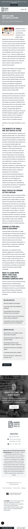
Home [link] (3, 21)
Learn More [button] (14, 5)
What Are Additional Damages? (12, 303)
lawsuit (18, 30)
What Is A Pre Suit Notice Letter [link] (16, 21)
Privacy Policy (16, 488)
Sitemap (23, 488)
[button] (2, 523)
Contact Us (14, 407)
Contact (16, 288)
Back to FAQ (7, 364)
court (9, 54)
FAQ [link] (7, 21)
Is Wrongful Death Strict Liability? (12, 352)
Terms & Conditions (7, 488)
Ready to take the (14, 393)
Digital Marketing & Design (15, 494)
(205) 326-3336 (7, 510)
